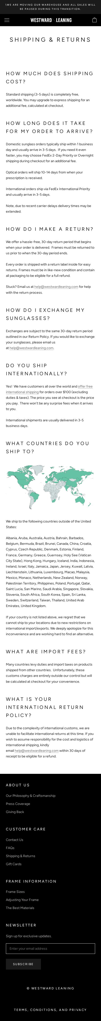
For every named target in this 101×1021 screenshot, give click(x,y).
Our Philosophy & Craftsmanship (30, 796)
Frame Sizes (15, 892)
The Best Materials (20, 908)
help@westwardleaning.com (56, 287)
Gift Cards (14, 864)
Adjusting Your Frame (22, 900)
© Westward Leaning (51, 988)
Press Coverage (18, 804)
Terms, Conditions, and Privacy (50, 1010)
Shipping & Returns (20, 856)
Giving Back (15, 812)
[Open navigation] (6, 20)
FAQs (10, 848)
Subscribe (23, 964)
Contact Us (14, 840)
